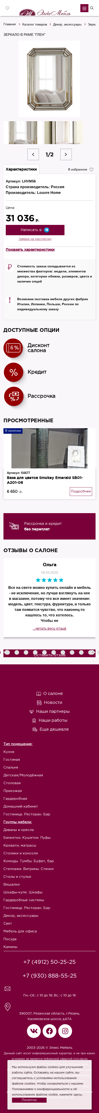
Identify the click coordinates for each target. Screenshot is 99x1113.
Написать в (31, 230)
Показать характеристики (30, 249)
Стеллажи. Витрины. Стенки (28, 868)
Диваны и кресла (18, 829)
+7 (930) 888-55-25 (50, 976)
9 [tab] (72, 653)
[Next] (66, 154)
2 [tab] (8, 653)
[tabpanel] (49, 526)
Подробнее (81, 491)
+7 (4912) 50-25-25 (49, 962)
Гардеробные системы (23, 900)
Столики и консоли (20, 853)
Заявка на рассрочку (35, 239)
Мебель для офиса (20, 931)
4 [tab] (26, 653)
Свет (7, 923)
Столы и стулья (17, 876)
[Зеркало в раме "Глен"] (49, 79)
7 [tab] (54, 653)
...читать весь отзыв (49, 628)
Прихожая (12, 790)
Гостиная (11, 759)
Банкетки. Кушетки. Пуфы (26, 837)
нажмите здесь (70, 1094)
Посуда (10, 939)
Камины (10, 946)
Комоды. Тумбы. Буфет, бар (28, 861)
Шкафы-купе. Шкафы (22, 892)
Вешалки (11, 884)
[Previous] (33, 154)
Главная (9, 24)
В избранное (77, 169)
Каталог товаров (34, 24)
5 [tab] (35, 653)
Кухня (8, 751)
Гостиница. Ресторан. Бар (26, 814)
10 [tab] (81, 653)
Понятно (29, 1100)
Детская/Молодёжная (23, 775)
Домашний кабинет (20, 806)
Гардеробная (15, 798)
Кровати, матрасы (19, 845)
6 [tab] (45, 653)
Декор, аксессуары (67, 24)
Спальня (10, 767)
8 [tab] (63, 653)
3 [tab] (17, 653)
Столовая (12, 783)
